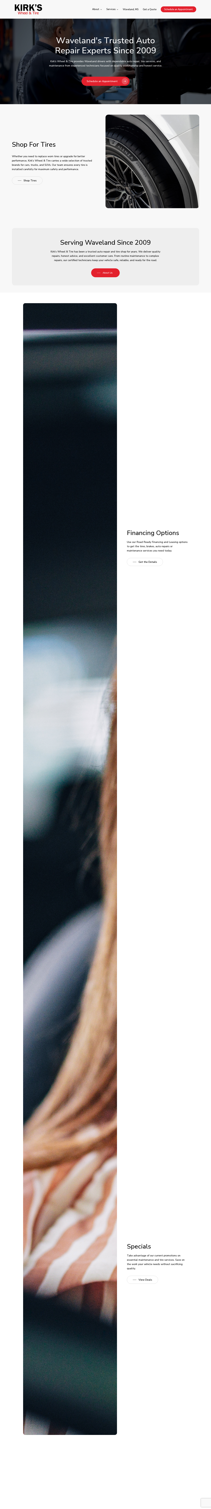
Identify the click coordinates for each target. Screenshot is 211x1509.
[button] (106, 81)
